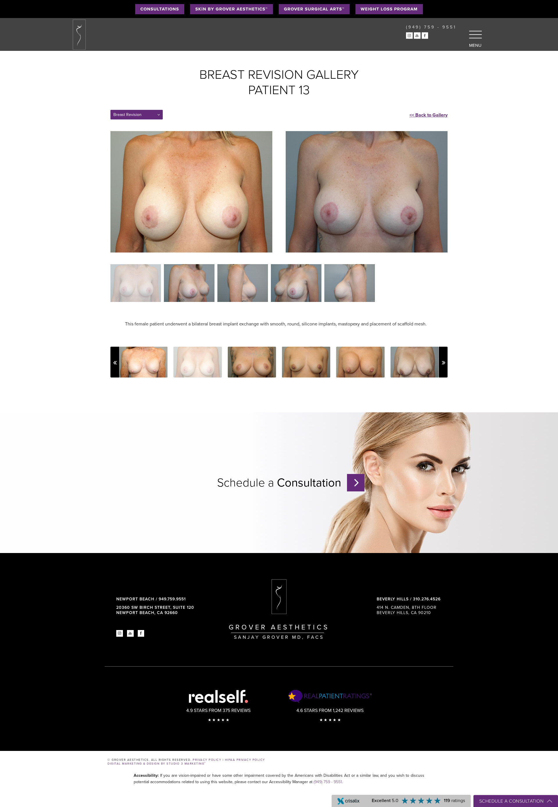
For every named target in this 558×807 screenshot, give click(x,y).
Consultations (159, 9)
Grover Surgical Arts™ (314, 9)
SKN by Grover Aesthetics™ (231, 9)
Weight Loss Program (389, 9)
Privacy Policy (207, 760)
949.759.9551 (172, 599)
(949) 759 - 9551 (328, 781)
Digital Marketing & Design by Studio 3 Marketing (157, 763)
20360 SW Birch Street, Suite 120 (155, 610)
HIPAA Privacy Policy (245, 760)
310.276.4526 (427, 599)
